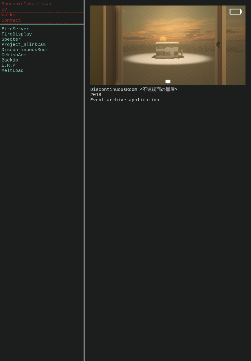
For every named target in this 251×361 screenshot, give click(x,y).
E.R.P (8, 65)
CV (4, 9)
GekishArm (14, 55)
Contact (11, 20)
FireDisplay (17, 34)
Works (8, 15)
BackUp (10, 60)
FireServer (15, 29)
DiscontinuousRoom (25, 50)
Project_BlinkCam (24, 44)
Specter (11, 39)
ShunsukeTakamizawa (26, 4)
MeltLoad (13, 70)
